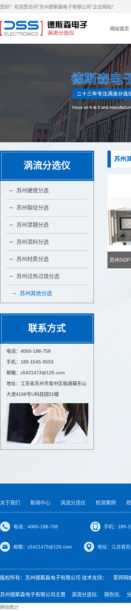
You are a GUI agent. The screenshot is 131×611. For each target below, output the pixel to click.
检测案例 (106, 502)
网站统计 (9, 607)
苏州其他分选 (36, 293)
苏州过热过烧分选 (37, 276)
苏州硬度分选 (32, 190)
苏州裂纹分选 (32, 208)
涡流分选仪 (73, 502)
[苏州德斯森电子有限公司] (44, 28)
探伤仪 (111, 594)
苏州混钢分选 (32, 225)
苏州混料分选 (32, 242)
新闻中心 (40, 502)
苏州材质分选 (32, 259)
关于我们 (10, 502)
